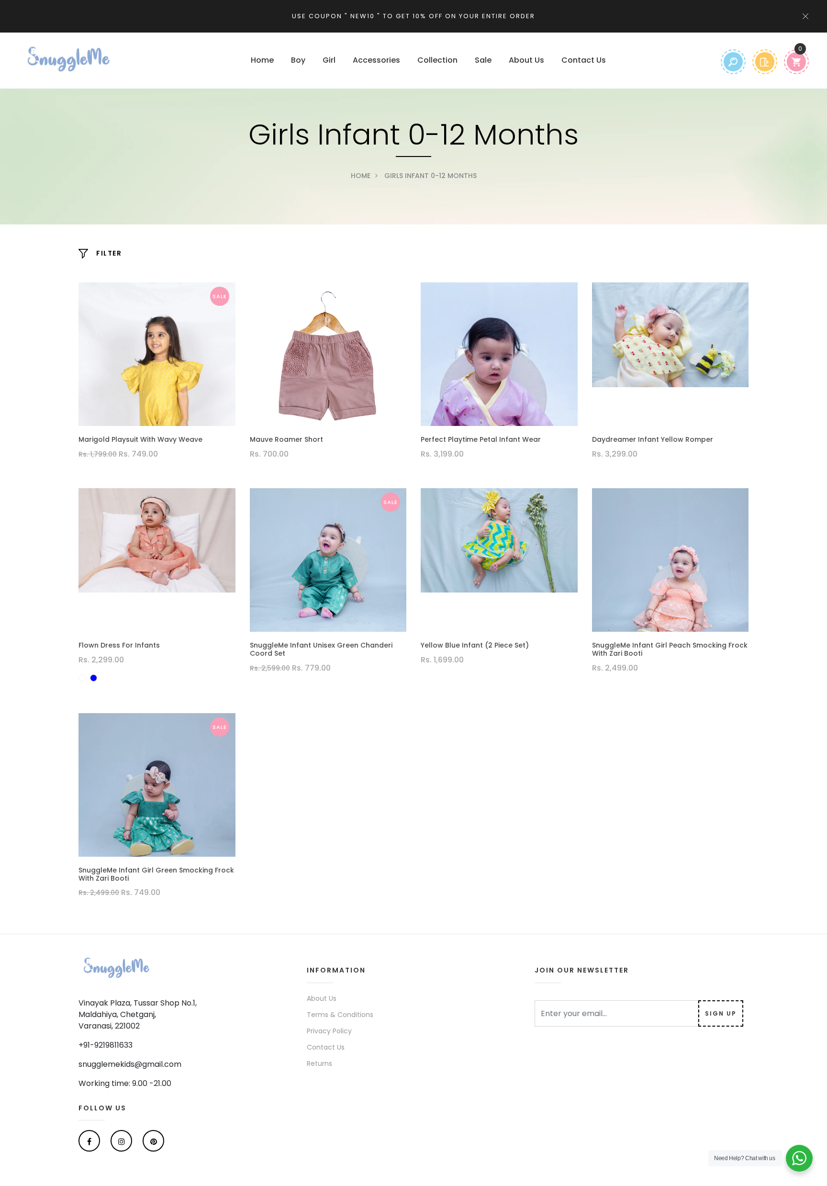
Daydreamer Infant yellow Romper (652, 440)
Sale (483, 60)
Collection (437, 60)
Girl (329, 60)
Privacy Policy (329, 1031)
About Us (526, 60)
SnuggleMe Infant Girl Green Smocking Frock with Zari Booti (156, 874)
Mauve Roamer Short (286, 440)
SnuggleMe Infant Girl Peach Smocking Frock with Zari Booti (670, 649)
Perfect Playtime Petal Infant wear (481, 440)
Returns (319, 1063)
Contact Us (583, 60)
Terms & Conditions (340, 1014)
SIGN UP (721, 1013)
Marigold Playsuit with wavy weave (140, 440)
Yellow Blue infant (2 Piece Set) (475, 645)
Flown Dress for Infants (119, 645)
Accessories (376, 60)
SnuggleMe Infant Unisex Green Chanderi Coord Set (321, 649)
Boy (298, 60)
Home (262, 60)
